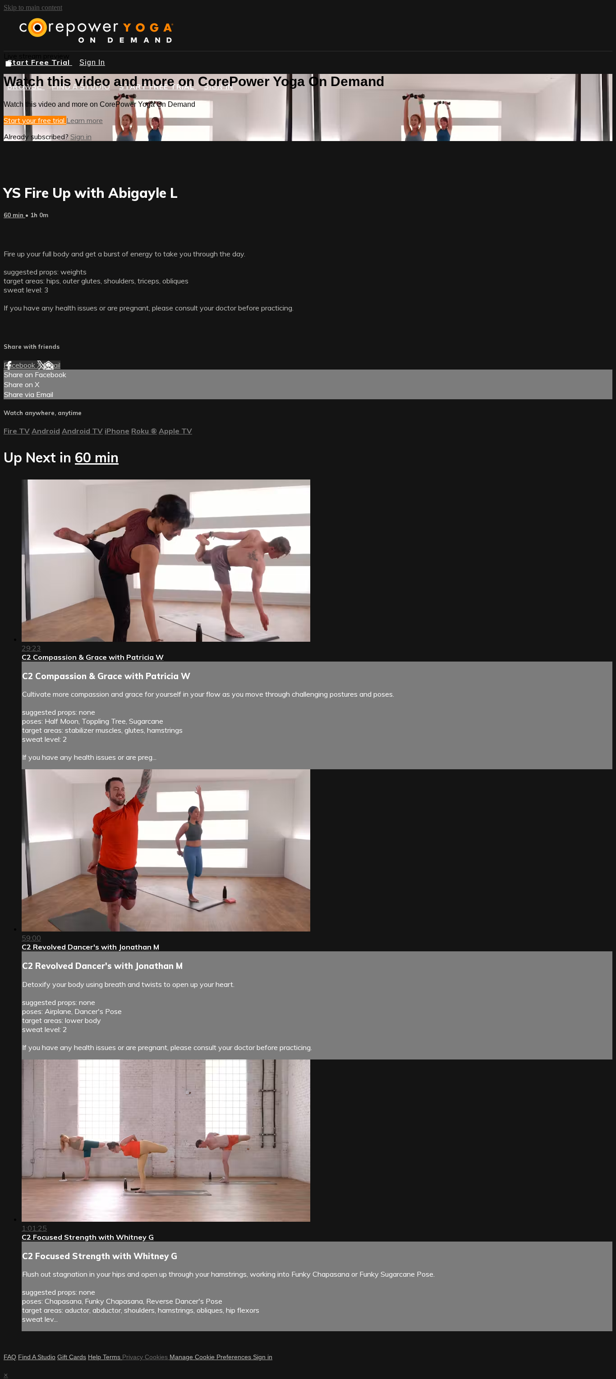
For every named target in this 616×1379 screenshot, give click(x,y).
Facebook (20, 365)
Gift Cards (71, 1357)
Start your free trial (35, 120)
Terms (112, 1357)
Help (95, 1357)
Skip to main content (33, 7)
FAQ (10, 1357)
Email (51, 365)
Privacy (133, 1357)
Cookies (157, 1357)
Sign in (81, 136)
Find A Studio (36, 1357)
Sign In (92, 62)
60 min (14, 215)
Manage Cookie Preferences (211, 1357)
